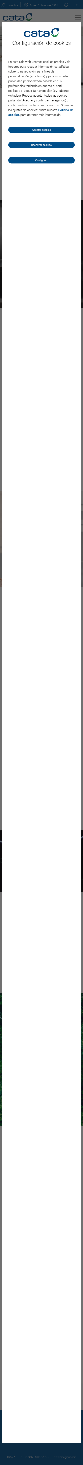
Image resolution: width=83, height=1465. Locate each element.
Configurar (41, 160)
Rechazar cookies (41, 145)
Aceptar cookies (41, 130)
